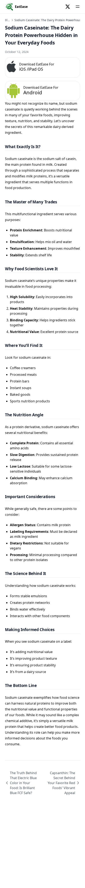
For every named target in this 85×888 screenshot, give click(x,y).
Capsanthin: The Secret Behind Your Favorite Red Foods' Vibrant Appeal (61, 783)
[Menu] (77, 6)
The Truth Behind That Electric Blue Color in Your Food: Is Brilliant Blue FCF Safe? (23, 783)
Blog (8, 20)
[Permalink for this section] (44, 146)
